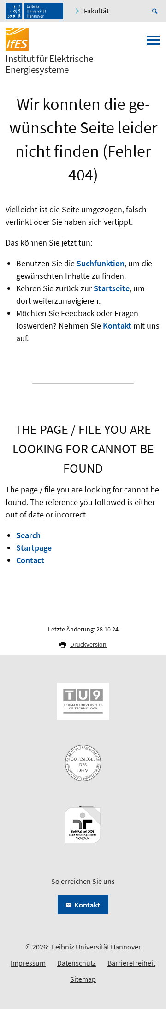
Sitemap (83, 979)
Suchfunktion (101, 263)
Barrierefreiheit (131, 962)
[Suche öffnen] (156, 11)
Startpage (34, 547)
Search (28, 535)
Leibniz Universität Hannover (96, 946)
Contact (30, 560)
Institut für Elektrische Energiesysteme (49, 64)
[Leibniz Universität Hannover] (34, 11)
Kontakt (117, 325)
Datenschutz (76, 962)
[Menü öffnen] (153, 42)
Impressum (28, 962)
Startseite (112, 288)
